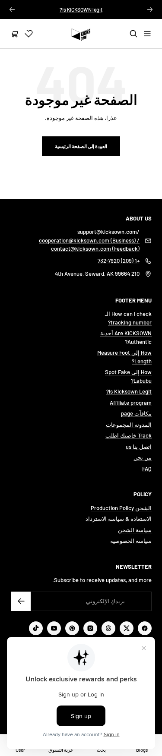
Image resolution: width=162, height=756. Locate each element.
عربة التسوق (60, 750)
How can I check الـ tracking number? (128, 318)
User (20, 750)
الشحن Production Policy (121, 507)
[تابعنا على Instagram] (90, 628)
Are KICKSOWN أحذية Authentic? (126, 337)
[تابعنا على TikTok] (36, 628)
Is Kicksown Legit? (129, 391)
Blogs (142, 750)
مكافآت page (136, 413)
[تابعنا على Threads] (108, 628)
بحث (101, 750)
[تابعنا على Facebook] (145, 628)
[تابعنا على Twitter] (126, 628)
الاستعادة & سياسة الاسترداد (119, 518)
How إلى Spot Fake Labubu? (128, 376)
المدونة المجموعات (129, 424)
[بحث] (133, 33)
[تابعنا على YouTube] (54, 628)
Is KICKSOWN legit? (81, 9)
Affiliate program (131, 402)
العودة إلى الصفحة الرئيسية (81, 146)
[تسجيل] (21, 601)
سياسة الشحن (135, 529)
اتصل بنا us (139, 446)
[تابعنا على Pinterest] (72, 628)
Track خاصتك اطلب (128, 435)
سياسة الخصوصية (131, 540)
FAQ (147, 468)
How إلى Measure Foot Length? (124, 357)
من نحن (142, 457)
